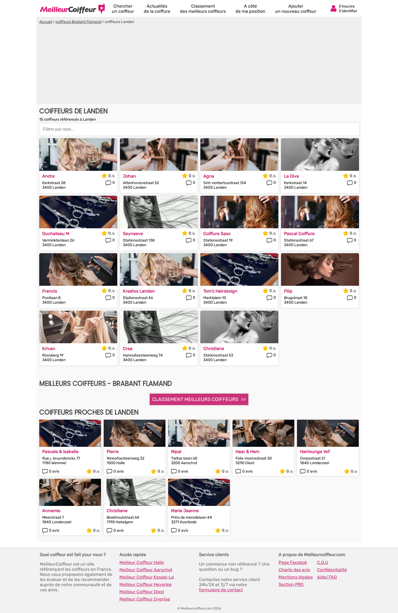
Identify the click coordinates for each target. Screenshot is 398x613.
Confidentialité (332, 569)
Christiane (213, 348)
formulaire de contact (221, 589)
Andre (48, 176)
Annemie (51, 510)
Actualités (157, 9)
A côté (250, 9)
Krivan (48, 348)
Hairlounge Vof (315, 451)
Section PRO (291, 584)
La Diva (291, 176)
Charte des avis (294, 569)
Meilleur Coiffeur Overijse (144, 599)
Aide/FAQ (327, 577)
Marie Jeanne (185, 510)
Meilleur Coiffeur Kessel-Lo (146, 577)
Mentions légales (296, 577)
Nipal (176, 451)
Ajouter (295, 9)
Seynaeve (133, 233)
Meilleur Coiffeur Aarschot (145, 569)
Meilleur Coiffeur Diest (141, 591)
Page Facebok (293, 562)
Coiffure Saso (216, 233)
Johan (129, 176)
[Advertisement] (199, 65)
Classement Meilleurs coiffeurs (195, 399)
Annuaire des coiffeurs (72, 8)
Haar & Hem (247, 451)
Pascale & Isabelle (60, 451)
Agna (208, 176)
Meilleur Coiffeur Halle (141, 562)
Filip (288, 291)
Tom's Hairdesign (220, 291)
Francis (49, 291)
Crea (127, 348)
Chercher (123, 9)
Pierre (113, 451)
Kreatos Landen (139, 291)
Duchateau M (55, 233)
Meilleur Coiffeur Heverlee (145, 584)
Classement (203, 9)
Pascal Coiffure (299, 233)
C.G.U (322, 562)
